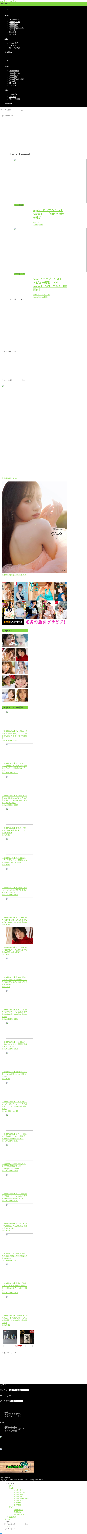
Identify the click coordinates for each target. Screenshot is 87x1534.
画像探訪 (12, 1517)
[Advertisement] (43, 133)
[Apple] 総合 (18, 1490)
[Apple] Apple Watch (21, 1498)
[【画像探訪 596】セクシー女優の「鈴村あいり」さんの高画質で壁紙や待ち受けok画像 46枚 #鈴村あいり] (8, 695)
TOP (6, 1412)
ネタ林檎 (17, 1505)
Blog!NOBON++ (11, 1427)
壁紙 (11, 1507)
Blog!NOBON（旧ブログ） (15, 1429)
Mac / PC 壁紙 (19, 1514)
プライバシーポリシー (14, 1416)
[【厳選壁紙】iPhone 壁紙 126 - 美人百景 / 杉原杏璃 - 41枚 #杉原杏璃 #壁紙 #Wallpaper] (8, 681)
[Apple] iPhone (19, 1492)
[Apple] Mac (18, 1496)
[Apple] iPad (18, 1494)
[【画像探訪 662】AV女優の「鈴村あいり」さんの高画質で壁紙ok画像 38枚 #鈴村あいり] (8, 668)
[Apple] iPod (18, 1500)
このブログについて (13, 1414)
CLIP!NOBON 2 (11, 1431)
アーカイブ (4, 1401)
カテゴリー (4, 1390)
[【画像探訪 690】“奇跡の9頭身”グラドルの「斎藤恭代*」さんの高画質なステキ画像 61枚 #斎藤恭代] (21, 668)
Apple (11, 1488)
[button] (22, 110)
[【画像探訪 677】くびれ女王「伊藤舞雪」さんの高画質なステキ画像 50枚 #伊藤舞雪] (21, 695)
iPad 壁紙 (17, 1512)
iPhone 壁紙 (18, 1510)
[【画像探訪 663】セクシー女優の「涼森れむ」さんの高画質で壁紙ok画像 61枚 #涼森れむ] (21, 654)
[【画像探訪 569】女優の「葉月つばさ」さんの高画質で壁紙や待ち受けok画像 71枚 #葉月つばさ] (21, 681)
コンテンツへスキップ (9, 1)
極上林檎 (17, 1503)
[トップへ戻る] (1, 1533)
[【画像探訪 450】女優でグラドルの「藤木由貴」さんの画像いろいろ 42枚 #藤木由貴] (8, 640)
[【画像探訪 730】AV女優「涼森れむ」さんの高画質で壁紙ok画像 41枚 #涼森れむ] (8, 654)
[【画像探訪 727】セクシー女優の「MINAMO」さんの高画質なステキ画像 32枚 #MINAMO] (21, 640)
